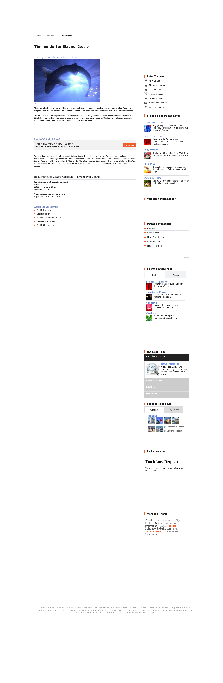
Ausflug (163, 526)
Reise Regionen (154, 246)
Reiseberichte (153, 241)
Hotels (175, 529)
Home (38, 36)
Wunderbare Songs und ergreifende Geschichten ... (165, 317)
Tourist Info (171, 523)
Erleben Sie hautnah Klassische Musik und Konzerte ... (167, 295)
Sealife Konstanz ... (45, 210)
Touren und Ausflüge (158, 103)
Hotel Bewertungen (155, 237)
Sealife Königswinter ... (47, 221)
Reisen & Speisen (157, 94)
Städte (154, 409)
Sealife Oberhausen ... (46, 225)
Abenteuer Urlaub (157, 85)
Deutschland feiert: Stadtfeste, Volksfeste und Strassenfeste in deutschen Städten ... (170, 155)
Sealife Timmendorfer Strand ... (50, 218)
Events (176, 275)
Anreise (158, 523)
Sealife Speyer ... (44, 214)
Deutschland (49, 36)
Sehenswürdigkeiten (158, 528)
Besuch (172, 525)
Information (151, 525)
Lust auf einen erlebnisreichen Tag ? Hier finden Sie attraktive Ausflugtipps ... (170, 182)
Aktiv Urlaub (154, 81)
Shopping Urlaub (156, 98)
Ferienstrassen (154, 233)
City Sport (151, 228)
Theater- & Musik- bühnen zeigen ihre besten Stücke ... (168, 285)
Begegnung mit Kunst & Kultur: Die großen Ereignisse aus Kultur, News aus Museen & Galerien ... (170, 127)
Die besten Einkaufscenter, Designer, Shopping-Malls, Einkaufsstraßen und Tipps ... (169, 169)
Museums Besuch (154, 531)
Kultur (155, 275)
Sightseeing (151, 533)
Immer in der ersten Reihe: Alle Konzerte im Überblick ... (167, 306)
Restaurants (172, 531)
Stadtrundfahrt (168, 520)
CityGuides (173, 409)
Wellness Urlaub (156, 107)
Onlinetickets (128, 145)
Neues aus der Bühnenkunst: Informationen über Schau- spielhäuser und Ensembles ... (169, 141)
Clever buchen (155, 89)
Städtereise (153, 520)
